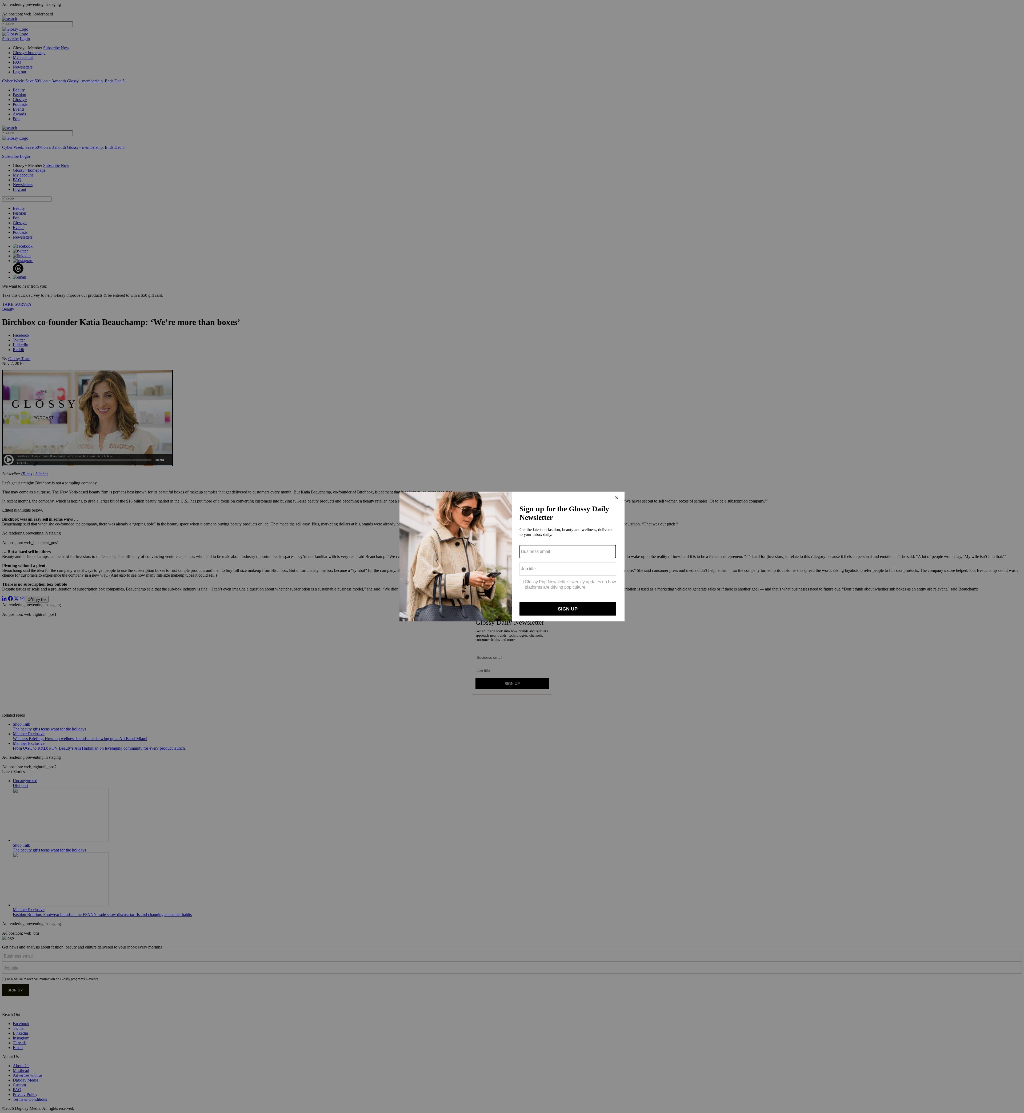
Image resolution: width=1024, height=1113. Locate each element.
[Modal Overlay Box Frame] (512, 556)
